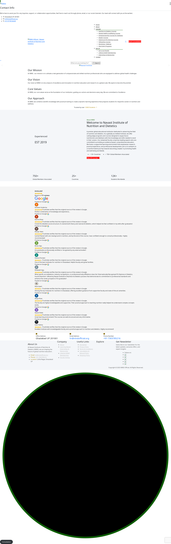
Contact (98, 57)
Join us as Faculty (104, 51)
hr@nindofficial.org (11, 19)
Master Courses (103, 38)
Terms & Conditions (86, 349)
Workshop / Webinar (105, 44)
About (97, 27)
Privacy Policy (84, 347)
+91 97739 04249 (10, 21)
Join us (98, 48)
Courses (98, 29)
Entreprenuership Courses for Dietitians (111, 35)
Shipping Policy (85, 355)
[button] (2, 65)
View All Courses (92, 158)
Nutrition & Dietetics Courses (107, 31)
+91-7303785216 (111, 338)
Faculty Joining (65, 358)
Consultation (6, 542)
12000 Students (90, 107)
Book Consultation (135, 42)
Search (97, 63)
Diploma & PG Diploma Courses (108, 40)
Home (97, 25)
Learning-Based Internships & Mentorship (65, 349)
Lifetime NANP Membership (107, 53)
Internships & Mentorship (106, 55)
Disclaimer (83, 345)
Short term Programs (105, 46)
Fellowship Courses (104, 42)
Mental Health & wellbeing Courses (109, 33)
